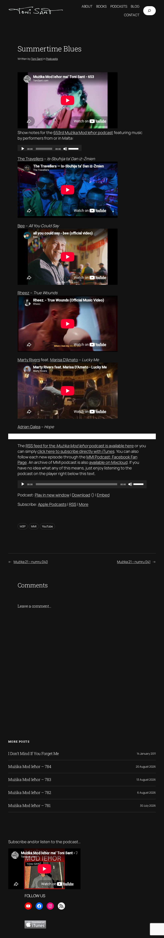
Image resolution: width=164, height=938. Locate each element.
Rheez (23, 292)
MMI (33, 526)
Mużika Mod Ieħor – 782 (29, 792)
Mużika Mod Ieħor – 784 (29, 766)
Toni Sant (37, 59)
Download (81, 495)
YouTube (47, 526)
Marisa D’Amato (64, 359)
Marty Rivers (29, 359)
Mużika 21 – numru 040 (31, 561)
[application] (82, 484)
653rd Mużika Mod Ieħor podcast (83, 132)
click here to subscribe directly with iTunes (75, 451)
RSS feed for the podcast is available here (80, 445)
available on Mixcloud (108, 462)
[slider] (139, 483)
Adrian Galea (29, 426)
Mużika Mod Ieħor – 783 (29, 779)
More (83, 504)
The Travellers (30, 158)
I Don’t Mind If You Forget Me (33, 753)
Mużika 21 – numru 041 (133, 561)
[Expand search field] (149, 10)
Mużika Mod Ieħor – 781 (29, 805)
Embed (103, 495)
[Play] (23, 484)
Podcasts (52, 59)
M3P (22, 526)
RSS (72, 504)
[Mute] (130, 484)
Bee (21, 225)
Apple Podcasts (52, 504)
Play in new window (52, 495)
